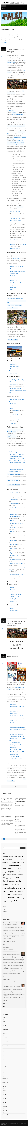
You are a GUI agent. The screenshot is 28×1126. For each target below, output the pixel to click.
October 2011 (5, 1049)
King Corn (12, 589)
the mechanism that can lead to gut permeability (16, 138)
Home (3, 6)
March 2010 (5, 1106)
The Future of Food (14, 596)
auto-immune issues (8, 856)
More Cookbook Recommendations (15, 305)
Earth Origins (13, 403)
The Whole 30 (13, 512)
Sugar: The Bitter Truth (13, 480)
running (11, 894)
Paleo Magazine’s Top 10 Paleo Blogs (15, 298)
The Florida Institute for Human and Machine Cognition (15, 430)
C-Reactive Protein (17, 859)
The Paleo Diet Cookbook (15, 725)
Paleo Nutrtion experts (11, 891)
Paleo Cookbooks (12, 656)
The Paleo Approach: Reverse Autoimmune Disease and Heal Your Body (17, 738)
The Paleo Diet (11, 110)
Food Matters (13, 592)
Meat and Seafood (14, 275)
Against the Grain (14, 754)
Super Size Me (13, 601)
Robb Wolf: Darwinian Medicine (17, 462)
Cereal (12, 289)
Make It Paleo (13, 708)
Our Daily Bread (14, 599)
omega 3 (5, 888)
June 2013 (4, 1025)
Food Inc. (12, 587)
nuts (18, 885)
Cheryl (4, 8)
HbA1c (21, 872)
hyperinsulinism (8, 874)
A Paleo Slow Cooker (15, 742)
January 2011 (5, 1070)
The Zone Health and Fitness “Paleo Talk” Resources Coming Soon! (16, 623)
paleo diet (11, 887)
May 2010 (4, 1098)
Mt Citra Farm (13, 364)
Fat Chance (12, 531)
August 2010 (5, 1086)
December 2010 (5, 1074)
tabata (23, 894)
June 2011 (4, 1054)
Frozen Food (13, 287)
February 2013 (5, 1029)
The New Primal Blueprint (16, 507)
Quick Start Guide (14, 216)
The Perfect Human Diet (15, 594)
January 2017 (5, 1017)
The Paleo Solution (14, 492)
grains (12, 871)
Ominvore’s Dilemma (15, 559)
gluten (4, 872)
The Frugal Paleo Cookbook (16, 745)
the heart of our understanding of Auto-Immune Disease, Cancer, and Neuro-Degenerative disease (15, 142)
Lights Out (13, 553)
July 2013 (4, 1021)
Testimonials (19, 6)
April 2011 (4, 1062)
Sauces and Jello (14, 278)
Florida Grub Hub (14, 384)
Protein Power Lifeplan (15, 536)
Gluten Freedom (14, 527)
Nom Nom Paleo (13, 732)
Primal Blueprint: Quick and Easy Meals (18, 718)
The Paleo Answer (14, 503)
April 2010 (4, 1102)
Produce (12, 269)
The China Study (5, 897)
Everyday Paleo (13, 704)
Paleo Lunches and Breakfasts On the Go (18, 729)
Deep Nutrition (13, 544)
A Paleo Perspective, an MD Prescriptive (15, 50)
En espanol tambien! (15, 248)
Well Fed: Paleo (13, 720)
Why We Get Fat (14, 521)
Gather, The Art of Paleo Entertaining (17, 727)
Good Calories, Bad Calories (16, 523)
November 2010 (5, 1078)
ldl (3, 878)
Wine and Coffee (14, 273)
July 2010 (4, 1090)
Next (25, 18)
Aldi (11, 406)
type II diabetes (16, 901)
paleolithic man (20, 888)
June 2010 (4, 1094)
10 (17, 838)
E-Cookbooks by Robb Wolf (16, 734)
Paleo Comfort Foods (14, 711)
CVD (6, 865)
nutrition (13, 884)
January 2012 (5, 1037)
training (21, 898)
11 (19, 838)
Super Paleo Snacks (15, 756)
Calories (22, 859)
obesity (21, 885)
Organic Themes (13, 1123)
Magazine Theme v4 (5, 1123)
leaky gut (6, 878)
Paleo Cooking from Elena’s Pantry (18, 752)
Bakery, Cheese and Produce (17, 266)
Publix (11, 408)
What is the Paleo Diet (15, 218)
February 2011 (5, 1066)
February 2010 (5, 1110)
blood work (9, 859)
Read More (4, 42)
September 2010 (5, 1082)
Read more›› (23, 1009)
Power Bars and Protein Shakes (17, 271)
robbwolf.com (20, 207)
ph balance (21, 891)
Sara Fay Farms (13, 373)
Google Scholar (13, 610)
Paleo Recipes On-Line (7, 29)
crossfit (18, 862)
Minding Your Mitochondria (14, 484)
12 (21, 838)
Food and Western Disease (16, 516)
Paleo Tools (10, 6)
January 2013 (5, 1033)
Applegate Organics (16, 419)
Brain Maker (13, 540)
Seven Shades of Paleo (13, 339)
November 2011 (5, 1045)
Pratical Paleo (13, 514)
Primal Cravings (13, 713)
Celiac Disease (9, 862)
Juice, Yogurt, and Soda (15, 282)
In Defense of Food (14, 555)
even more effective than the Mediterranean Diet (16, 125)
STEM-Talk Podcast (12, 436)
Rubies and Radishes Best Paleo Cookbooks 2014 (16, 301)
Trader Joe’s (13, 423)
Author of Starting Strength (8, 949)
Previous (3, 18)
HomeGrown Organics (15, 388)
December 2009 (5, 1114)
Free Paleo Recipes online (13, 307)
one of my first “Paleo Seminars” (15, 688)
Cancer (4, 862)
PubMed (12, 608)
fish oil (12, 868)
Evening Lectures (11, 435)
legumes (11, 878)
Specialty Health (16, 258)
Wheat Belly (13, 548)
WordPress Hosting (19, 1123)
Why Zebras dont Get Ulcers (16, 563)
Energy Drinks (13, 285)
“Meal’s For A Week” (15, 240)
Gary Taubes (21, 868)
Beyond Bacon (13, 747)
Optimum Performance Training (9, 981)
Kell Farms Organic (14, 366)
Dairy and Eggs (14, 280)
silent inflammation (17, 894)
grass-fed (17, 872)
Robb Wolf (14, 112)
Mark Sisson (11, 881)
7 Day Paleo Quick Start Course (17, 211)
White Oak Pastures (16, 415)
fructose (16, 868)
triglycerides (6, 901)
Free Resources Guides (15, 220)
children (14, 862)
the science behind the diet (17, 114)
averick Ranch (16, 410)
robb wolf (6, 894)
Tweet (2, 56)
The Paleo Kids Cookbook (16, 758)
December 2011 (5, 1041)
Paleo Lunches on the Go (16, 749)
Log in (5, 1124)
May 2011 (4, 1058)
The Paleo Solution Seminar (14, 474)
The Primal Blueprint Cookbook (16, 715)
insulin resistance (18, 874)
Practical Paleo (13, 722)
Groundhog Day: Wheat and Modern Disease (20, 818)
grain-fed (7, 872)
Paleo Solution (22, 244)
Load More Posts (14, 786)
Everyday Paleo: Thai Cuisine (17, 706)
